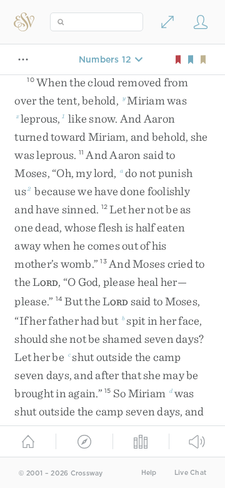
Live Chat (190, 473)
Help (149, 473)
